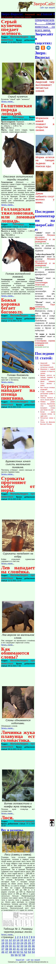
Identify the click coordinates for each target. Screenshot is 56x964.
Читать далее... (7, 101)
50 (18, 952)
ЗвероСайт (44, 3)
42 (21, 949)
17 (29, 940)
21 (10, 943)
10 (2, 940)
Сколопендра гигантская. (41, 283)
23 (18, 943)
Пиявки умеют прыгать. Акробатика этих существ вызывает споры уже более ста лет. (47, 406)
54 (33, 952)
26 (29, 943)
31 (14, 946)
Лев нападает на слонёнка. (18, 569)
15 (21, 940)
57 (19, 955)
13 (14, 940)
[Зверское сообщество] (37, 50)
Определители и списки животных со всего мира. (45, 25)
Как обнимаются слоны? (15, 653)
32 (18, 946)
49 (14, 952)
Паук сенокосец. (45, 305)
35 (29, 946)
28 (2, 946)
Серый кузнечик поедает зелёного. (11, 27)
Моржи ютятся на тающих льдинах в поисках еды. (45, 162)
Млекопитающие (24, 821)
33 (21, 946)
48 (10, 952)
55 (12, 955)
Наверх (52, 820)
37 (2, 949)
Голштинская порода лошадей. (16, 109)
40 (14, 949)
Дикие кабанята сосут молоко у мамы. (45, 198)
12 (10, 940)
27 (33, 943)
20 (6, 943)
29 (6, 946)
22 (14, 943)
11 (6, 940)
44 (29, 949)
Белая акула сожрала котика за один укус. (47, 414)
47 (6, 952)
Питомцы (18, 117)
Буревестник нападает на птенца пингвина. (18, 392)
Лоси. (7, 817)
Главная (46, 14)
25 (25, 943)
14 (17, 940)
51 (21, 952)
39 (10, 949)
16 (25, 940)
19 (2, 943)
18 (33, 940)
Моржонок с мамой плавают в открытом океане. (45, 124)
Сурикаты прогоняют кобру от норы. (18, 484)
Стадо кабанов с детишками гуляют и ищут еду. (47, 393)
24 (21, 943)
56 (16, 955)
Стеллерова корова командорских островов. (45, 343)
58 (23, 955)
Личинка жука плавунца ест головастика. (18, 736)
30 (10, 946)
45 (33, 949)
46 (2, 952)
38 (6, 949)
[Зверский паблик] (43, 50)
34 (25, 946)
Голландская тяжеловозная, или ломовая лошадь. (18, 214)
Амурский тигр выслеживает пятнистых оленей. (45, 86)
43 (25, 949)
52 (25, 952)
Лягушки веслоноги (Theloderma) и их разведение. (45, 238)
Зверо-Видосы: (12, 14)
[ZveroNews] (48, 50)
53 (29, 952)
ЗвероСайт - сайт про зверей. (28, 960)
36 (33, 946)
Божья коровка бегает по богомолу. (18, 306)
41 (18, 949)
